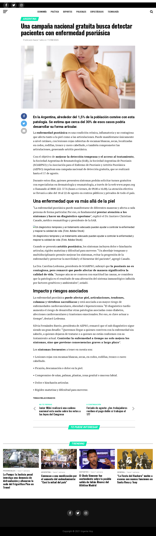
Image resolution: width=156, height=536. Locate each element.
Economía (41, 11)
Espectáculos (96, 11)
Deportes (67, 11)
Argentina (30, 18)
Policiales (81, 11)
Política (55, 11)
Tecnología (113, 11)
